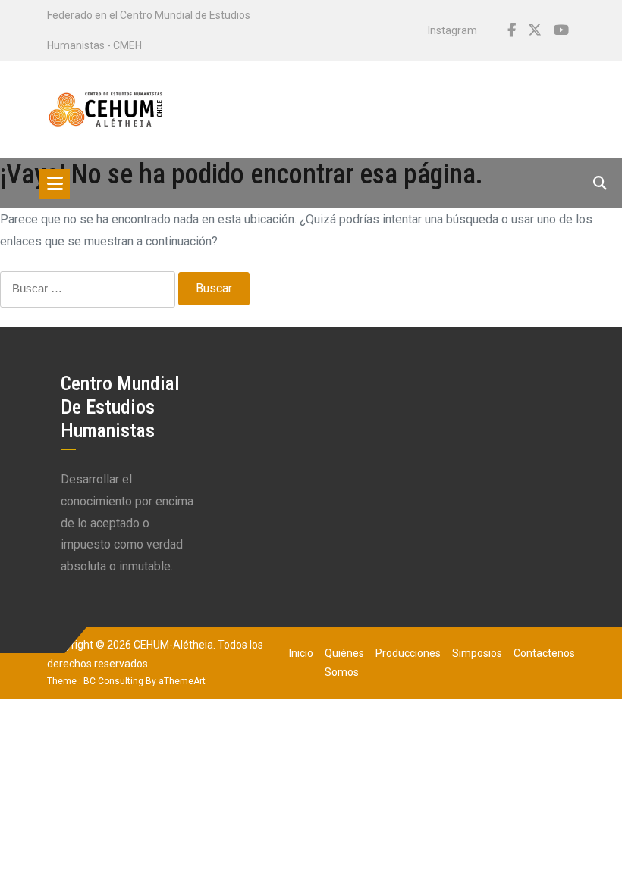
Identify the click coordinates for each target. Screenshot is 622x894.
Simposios (477, 653)
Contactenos (544, 653)
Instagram (452, 30)
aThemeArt (182, 681)
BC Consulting (113, 681)
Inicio (301, 653)
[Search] (600, 183)
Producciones (408, 653)
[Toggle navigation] (54, 184)
